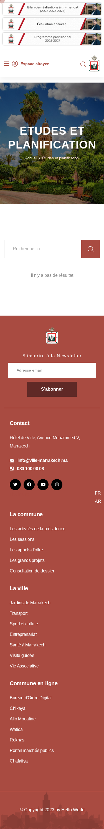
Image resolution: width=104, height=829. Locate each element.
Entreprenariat (23, 634)
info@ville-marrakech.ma (42, 460)
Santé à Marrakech (27, 645)
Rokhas (17, 740)
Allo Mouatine (23, 719)
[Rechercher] (90, 249)
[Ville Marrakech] (52, 335)
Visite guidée (22, 655)
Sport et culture (24, 623)
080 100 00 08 (30, 468)
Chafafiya (19, 761)
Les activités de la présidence (37, 528)
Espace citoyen (35, 64)
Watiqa (16, 729)
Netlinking (20, 494)
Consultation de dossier (32, 571)
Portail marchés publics (32, 750)
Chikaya (18, 708)
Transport (18, 613)
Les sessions (22, 539)
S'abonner (52, 389)
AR (98, 501)
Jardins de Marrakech (30, 602)
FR (98, 493)
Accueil (31, 158)
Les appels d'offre (26, 549)
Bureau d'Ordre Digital (31, 697)
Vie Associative (24, 666)
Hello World (73, 809)
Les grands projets (27, 560)
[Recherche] (83, 64)
